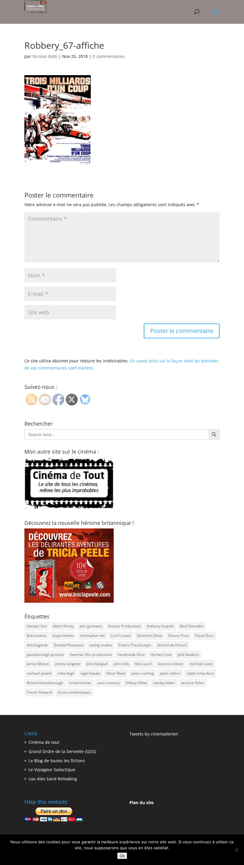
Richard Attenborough (45, 682)
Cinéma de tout (44, 742)
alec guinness (90, 626)
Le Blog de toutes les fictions (57, 760)
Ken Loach (143, 663)
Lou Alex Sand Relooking (53, 779)
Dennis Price (178, 635)
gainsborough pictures (45, 654)
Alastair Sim (37, 626)
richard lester (80, 682)
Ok (122, 855)
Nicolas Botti (44, 56)
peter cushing (142, 673)
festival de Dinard (172, 645)
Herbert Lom (161, 654)
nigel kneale (90, 673)
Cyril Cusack (121, 635)
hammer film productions (91, 654)
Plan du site (141, 802)
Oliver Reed (115, 673)
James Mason (38, 663)
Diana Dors (204, 635)
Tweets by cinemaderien (153, 734)
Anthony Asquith (160, 626)
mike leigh (65, 673)
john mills (121, 663)
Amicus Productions (124, 626)
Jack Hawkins (188, 654)
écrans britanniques (74, 692)
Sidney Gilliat (136, 682)
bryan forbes (63, 635)
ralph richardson (200, 673)
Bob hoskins (37, 635)
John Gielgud (97, 663)
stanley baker (164, 682)
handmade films (131, 654)
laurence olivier (171, 663)
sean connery (108, 682)
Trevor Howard (39, 692)
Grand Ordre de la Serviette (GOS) (62, 751)
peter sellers (170, 673)
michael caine (201, 663)
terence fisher (192, 682)
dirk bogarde (37, 645)
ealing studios (101, 645)
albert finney (63, 626)
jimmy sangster (68, 663)
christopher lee (92, 635)
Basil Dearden (191, 626)
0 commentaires (109, 56)
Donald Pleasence (69, 645)
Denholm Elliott (149, 635)
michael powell (39, 673)
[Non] (237, 850)
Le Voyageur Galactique (52, 769)
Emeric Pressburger (134, 645)
